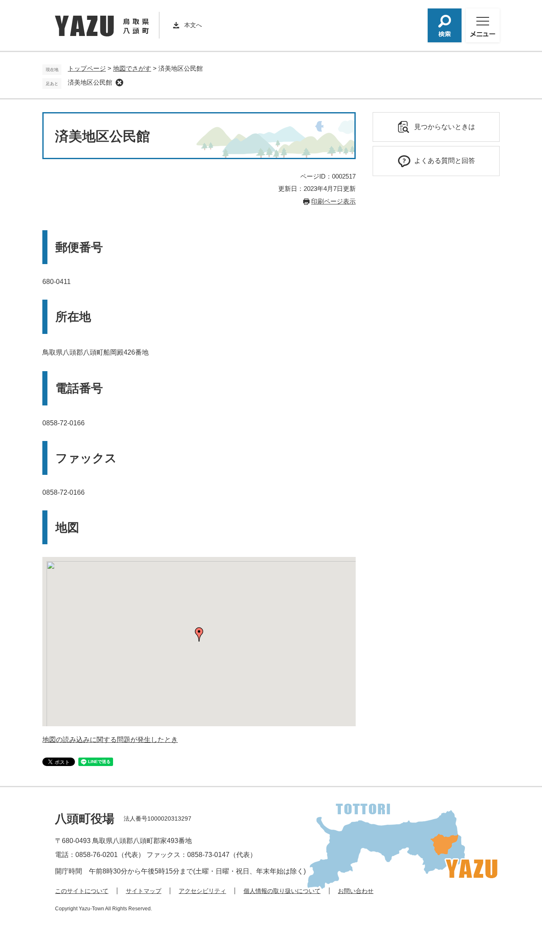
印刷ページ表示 (333, 201)
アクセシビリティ (202, 890)
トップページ (87, 68)
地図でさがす (132, 68)
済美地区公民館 (90, 82)
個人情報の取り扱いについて (282, 890)
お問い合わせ (355, 890)
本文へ (193, 25)
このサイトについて (81, 890)
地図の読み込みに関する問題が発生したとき (110, 739)
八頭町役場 (84, 818)
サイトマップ (143, 890)
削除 (119, 82)
